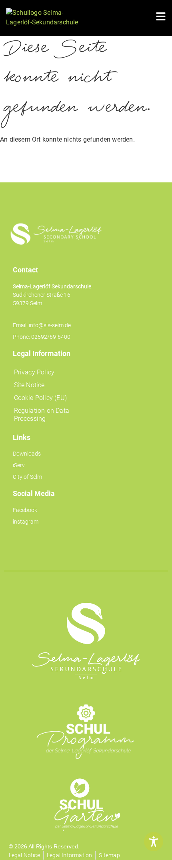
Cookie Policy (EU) (40, 398)
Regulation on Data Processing (42, 414)
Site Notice (29, 385)
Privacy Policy (34, 372)
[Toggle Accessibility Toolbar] (153, 841)
